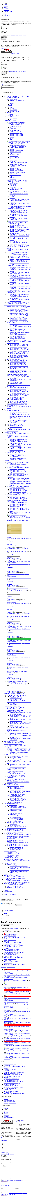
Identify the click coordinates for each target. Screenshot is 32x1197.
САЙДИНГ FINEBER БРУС (17, 488)
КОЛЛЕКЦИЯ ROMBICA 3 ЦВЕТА (19, 366)
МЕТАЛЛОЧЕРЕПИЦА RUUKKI (18, 420)
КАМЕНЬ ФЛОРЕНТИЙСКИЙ (18, 165)
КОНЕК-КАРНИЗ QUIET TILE (18, 370)
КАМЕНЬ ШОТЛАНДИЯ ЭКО (18, 146)
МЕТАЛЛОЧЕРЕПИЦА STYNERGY (19, 414)
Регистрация (7, 15)
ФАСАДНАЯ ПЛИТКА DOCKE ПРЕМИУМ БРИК (18, 456)
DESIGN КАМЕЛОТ (15, 241)
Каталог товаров (5, 93)
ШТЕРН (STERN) (14, 190)
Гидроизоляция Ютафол (16, 813)
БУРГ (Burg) (13, 185)
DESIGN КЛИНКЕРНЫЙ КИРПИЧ (19, 242)
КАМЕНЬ (12, 161)
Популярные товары (9, 891)
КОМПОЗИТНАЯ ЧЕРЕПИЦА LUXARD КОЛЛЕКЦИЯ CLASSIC (20, 713)
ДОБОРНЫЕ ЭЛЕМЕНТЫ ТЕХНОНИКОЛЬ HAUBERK (17, 450)
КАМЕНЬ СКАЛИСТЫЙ (16, 143)
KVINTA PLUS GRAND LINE (17, 700)
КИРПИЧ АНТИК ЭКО (16, 169)
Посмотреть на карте (6, 1137)
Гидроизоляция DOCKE (16, 809)
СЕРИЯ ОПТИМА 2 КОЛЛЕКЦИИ (19, 353)
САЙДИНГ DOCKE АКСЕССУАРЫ (19, 474)
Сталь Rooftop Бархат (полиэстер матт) (19, 870)
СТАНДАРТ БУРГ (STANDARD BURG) (20, 199)
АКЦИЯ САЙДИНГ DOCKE (17, 469)
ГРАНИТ (12, 158)
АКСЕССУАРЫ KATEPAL (16, 398)
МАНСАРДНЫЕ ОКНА (10, 955)
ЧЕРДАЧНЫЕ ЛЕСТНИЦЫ (11, 961)
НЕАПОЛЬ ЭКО (14, 173)
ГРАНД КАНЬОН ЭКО (16, 157)
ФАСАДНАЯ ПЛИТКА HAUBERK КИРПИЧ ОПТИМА (19, 440)
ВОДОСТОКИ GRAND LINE (17, 798)
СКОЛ (11, 138)
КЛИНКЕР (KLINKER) (16, 188)
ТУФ (11, 139)
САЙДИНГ (6, 941)
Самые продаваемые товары (8, 967)
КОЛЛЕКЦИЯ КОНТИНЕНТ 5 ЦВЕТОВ (20, 349)
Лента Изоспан (13, 824)
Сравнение (18, 545)
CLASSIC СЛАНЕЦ (15, 233)
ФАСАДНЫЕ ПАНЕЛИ (10, 936)
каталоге (7, 930)
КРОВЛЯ (6, 938)
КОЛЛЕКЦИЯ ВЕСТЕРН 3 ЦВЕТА (19, 345)
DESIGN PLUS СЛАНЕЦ (16, 237)
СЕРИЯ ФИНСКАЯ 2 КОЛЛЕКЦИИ (19, 356)
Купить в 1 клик (11, 545)
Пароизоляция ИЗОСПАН (16, 818)
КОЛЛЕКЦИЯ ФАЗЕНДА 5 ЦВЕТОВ (19, 351)
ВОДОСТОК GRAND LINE (17, 792)
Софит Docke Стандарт (15, 759)
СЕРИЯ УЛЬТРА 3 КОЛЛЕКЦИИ (18, 355)
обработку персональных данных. (18, 35)
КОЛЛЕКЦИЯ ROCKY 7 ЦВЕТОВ (19, 395)
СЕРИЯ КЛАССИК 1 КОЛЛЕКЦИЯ (19, 352)
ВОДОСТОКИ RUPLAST (16, 801)
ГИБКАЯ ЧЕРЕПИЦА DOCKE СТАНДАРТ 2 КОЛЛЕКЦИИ (18, 338)
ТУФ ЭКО (12, 177)
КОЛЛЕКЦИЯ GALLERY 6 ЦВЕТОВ (19, 364)
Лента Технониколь (14, 825)
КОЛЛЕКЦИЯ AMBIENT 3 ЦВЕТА (19, 387)
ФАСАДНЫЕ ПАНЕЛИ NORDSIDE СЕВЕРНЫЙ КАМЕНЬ (19, 213)
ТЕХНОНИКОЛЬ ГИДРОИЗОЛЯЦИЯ (13, 957)
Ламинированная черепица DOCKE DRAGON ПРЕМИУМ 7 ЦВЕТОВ (19, 316)
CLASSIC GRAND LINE (16, 696)
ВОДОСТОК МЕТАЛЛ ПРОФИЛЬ (19, 790)
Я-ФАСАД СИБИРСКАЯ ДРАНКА (19, 255)
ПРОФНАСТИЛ (8, 963)
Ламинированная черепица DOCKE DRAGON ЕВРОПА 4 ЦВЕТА (19, 308)
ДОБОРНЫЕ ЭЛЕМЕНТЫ (16, 358)
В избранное (10, 547)
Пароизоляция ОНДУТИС (16, 820)
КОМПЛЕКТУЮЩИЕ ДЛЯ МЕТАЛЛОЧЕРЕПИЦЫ (17, 426)
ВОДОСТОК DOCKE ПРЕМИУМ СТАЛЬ (20, 791)
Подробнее (9, 544)
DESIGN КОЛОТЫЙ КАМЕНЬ (18, 244)
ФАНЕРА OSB (7, 960)
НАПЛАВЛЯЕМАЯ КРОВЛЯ (11, 956)
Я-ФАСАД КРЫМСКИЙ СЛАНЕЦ (19, 260)
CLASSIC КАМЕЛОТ (15, 226)
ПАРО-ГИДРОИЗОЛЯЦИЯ (11, 950)
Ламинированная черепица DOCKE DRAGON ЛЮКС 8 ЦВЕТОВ (19, 311)
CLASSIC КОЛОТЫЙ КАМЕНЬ (18, 230)
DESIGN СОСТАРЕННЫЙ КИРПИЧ (19, 245)
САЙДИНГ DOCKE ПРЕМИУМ (18, 471)
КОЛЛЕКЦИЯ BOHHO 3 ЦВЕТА (18, 360)
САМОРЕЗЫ (13, 428)
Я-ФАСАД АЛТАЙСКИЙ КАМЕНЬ (19, 256)
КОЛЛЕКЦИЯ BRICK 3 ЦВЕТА (18, 362)
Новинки (6, 890)
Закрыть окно (4, 48)
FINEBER (12, 108)
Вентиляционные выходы (16, 847)
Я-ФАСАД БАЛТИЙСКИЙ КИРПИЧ (19, 257)
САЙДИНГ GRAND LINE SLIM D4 (19, 502)
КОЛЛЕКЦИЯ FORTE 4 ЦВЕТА (18, 389)
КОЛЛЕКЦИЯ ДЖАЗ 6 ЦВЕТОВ (18, 347)
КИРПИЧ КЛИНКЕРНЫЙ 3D (17, 135)
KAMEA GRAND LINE (16, 698)
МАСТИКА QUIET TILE (16, 372)
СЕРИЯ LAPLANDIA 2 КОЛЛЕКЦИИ (19, 401)
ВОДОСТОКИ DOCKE (16, 796)
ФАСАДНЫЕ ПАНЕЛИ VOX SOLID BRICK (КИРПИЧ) (19, 297)
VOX (11, 119)
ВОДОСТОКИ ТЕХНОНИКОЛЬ (18, 799)
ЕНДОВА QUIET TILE (15, 368)
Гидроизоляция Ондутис (16, 811)
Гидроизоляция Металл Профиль (18, 807)
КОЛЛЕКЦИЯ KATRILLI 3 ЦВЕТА (19, 391)
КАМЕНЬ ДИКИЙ (14, 130)
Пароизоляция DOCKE (15, 817)
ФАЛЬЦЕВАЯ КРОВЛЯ (10, 959)
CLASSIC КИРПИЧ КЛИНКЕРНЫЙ (19, 227)
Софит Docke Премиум (15, 757)
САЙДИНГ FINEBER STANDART (18, 490)
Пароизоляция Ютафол (15, 821)
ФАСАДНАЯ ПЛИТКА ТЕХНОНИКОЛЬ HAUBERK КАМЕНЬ (20, 445)
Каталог (6, 7)
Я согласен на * (14, 1178)
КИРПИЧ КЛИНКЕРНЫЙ (16, 134)
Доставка (6, 6)
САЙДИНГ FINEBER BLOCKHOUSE (19, 489)
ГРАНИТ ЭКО (13, 160)
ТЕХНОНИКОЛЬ (14, 111)
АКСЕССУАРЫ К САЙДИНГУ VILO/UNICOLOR (18, 465)
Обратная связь (4, 1152)
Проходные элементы (15, 849)
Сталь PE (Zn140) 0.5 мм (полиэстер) (19, 866)
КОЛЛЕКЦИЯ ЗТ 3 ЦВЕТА (17, 397)
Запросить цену (14, 1194)
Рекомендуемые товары (10, 894)
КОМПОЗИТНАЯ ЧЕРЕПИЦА (12, 944)
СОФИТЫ (6, 948)
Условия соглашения (9, 11)
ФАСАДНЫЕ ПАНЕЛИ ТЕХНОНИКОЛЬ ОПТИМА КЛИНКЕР (20, 276)
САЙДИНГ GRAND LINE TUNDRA (19, 508)
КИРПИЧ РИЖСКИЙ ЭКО (17, 171)
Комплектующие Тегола (16, 383)
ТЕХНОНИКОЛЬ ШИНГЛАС (17, 100)
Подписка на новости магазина (9, 896)
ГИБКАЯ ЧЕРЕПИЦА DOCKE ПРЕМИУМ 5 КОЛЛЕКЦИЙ (18, 335)
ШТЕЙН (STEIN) (14, 183)
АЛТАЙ (12, 196)
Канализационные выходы (16, 848)
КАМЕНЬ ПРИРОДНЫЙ (16, 133)
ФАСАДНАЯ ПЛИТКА (10, 940)
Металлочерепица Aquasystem (17, 418)
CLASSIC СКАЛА (14, 223)
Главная (6, 1)
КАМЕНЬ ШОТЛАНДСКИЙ (17, 148)
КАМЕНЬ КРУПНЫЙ (15, 131)
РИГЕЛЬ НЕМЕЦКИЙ (15, 175)
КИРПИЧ (12, 149)
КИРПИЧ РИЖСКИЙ (15, 152)
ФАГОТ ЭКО (13, 179)
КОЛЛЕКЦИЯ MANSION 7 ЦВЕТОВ (19, 394)
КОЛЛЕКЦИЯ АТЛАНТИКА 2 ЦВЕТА (20, 344)
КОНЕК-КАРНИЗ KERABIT (17, 402)
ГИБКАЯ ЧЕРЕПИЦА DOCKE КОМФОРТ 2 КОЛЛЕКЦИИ (18, 330)
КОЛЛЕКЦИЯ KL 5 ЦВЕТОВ (17, 393)
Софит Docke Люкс (14, 760)
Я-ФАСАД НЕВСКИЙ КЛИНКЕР (18, 261)
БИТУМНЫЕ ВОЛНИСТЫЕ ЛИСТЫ (13, 945)
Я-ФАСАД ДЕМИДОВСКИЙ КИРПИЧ (20, 259)
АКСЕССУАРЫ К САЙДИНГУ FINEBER (20, 493)
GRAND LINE (13, 110)
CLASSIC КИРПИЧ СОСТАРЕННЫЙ (19, 229)
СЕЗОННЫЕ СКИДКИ (11, 934)
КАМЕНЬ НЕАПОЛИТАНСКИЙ (18, 162)
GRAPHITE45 (13, 703)
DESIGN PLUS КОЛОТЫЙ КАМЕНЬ (19, 236)
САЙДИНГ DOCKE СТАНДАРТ (18, 470)
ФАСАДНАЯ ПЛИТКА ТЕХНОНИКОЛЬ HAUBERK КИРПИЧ (20, 448)
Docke (11, 101)
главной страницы (14, 928)
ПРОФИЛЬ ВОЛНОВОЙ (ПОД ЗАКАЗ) (14, 942)
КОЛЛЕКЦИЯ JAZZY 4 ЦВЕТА (18, 390)
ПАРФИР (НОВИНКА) (16, 124)
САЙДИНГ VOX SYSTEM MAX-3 (18, 516)
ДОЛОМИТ (13, 129)
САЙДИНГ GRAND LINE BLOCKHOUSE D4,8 (16, 506)
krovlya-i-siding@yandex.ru (20, 1121)
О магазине (6, 8)
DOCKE (12, 107)
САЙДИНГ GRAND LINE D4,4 (18, 504)
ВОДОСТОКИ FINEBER (16, 802)
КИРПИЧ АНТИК (14, 168)
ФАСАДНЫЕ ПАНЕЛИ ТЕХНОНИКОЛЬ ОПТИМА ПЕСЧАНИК (20, 278)
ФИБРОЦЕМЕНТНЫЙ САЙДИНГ (13, 946)
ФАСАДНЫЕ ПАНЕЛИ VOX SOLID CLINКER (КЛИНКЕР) (19, 300)
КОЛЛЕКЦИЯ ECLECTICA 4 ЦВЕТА (19, 363)
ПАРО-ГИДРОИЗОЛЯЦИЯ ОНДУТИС (14, 952)
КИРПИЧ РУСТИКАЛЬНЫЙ (17, 172)
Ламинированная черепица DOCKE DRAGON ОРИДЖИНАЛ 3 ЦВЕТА (19, 314)
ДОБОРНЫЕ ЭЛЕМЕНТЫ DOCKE (19, 340)
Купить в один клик (17, 1180)
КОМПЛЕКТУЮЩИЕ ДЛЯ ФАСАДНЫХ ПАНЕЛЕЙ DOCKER (20, 206)
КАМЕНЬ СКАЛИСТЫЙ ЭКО (17, 145)
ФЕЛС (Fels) (13, 187)
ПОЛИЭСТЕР (13, 704)
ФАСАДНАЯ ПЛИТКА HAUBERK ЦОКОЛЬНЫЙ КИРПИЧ (19, 442)
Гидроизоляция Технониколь (17, 806)
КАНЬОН (12, 166)
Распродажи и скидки (9, 893)
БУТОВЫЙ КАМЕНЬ (15, 154)
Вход (5, 14)
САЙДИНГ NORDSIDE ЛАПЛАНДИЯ (20, 479)
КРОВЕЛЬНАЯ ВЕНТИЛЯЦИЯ (12, 953)
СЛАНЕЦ (12, 198)
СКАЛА (12, 137)
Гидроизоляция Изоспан (16, 810)
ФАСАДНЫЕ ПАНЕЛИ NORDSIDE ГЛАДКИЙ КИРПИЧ (19, 211)
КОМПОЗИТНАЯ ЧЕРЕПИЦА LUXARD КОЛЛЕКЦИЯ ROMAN (20, 720)
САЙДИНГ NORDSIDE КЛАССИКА (19, 478)
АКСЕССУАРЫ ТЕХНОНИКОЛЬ (18, 498)
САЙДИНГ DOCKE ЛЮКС (17, 473)
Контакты (6, 10)
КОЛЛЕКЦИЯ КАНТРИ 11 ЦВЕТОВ (19, 348)
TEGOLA (12, 103)
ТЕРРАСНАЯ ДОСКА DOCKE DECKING (14, 964)
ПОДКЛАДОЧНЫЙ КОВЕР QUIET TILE (20, 371)
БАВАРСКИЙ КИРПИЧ (16, 126)
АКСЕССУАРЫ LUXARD (16, 726)
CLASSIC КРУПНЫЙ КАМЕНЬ (18, 232)
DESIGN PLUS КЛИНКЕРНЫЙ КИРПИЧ (20, 234)
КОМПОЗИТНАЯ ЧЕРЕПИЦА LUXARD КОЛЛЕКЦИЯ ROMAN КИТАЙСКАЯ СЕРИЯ (20, 724)
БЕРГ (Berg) (13, 184)
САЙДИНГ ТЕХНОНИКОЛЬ (17, 497)
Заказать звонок (5, 17)
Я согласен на (14, 35)
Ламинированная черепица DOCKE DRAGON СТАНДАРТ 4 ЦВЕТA (19, 319)
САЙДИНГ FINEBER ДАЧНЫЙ (18, 492)
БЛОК (11, 127)
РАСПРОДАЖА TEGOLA (16, 382)
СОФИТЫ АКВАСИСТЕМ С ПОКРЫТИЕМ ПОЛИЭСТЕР (17, 774)
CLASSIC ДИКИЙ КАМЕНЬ (17, 225)
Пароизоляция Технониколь (17, 815)
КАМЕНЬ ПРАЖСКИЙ (16, 164)
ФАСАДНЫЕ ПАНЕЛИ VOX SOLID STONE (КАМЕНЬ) (19, 295)
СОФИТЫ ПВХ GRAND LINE (18, 767)
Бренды (5, 4)
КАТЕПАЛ (12, 104)
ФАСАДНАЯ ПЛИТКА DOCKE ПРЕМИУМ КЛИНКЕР (18, 458)
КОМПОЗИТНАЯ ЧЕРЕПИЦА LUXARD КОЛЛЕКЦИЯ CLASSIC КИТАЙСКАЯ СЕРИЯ (20, 717)
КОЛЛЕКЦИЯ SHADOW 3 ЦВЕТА (19, 367)
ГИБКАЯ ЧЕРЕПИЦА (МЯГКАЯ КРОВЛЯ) (15, 937)
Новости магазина (7, 903)
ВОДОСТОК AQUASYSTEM (17, 794)
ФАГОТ (12, 153)
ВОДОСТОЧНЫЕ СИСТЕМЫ (11, 949)
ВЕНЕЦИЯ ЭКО (14, 156)
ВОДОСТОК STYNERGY (16, 788)
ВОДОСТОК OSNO (15, 787)
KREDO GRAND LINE (16, 699)
